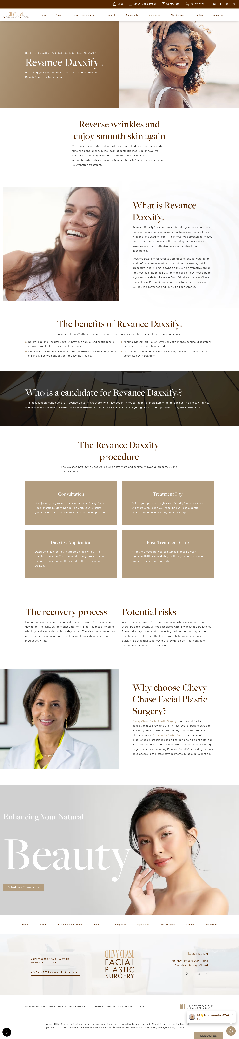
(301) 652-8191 (177, 1027)
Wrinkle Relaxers (63, 52)
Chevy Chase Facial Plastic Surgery (155, 721)
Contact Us (172, 4)
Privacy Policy (125, 1006)
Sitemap (140, 1006)
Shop (121, 4)
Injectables (42, 52)
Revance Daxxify (87, 52)
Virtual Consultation (145, 4)
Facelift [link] (111, 15)
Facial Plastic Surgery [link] (85, 15)
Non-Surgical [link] (178, 15)
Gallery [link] (199, 15)
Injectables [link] (155, 15)
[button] (6, 1032)
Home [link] (43, 15)
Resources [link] (218, 15)
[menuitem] (214, 4)
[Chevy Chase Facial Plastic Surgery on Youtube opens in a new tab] (227, 4)
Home (28, 52)
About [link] (59, 15)
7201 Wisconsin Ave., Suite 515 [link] (50, 960)
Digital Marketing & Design (200, 1006)
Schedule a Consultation (23, 887)
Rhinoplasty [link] (131, 15)
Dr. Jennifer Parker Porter (168, 735)
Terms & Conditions (105, 1006)
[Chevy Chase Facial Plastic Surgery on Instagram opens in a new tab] (214, 4)
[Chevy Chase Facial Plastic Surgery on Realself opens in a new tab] (233, 4)
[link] (196, 4)
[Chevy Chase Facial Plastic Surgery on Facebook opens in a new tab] (221, 4)
